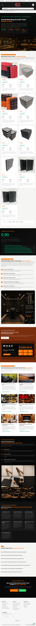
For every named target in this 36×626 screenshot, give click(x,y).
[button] (3, 5)
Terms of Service (13, 624)
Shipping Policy (18, 624)
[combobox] (22, 9)
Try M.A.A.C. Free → (5, 337)
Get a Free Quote (14, 590)
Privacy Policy (8, 624)
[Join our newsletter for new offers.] (13, 616)
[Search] (33, 9)
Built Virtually (32, 624)
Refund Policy (4, 624)
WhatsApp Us (22, 590)
